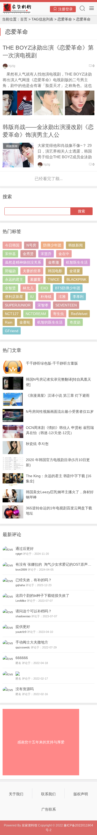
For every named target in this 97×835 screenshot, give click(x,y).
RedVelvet (79, 314)
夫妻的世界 (32, 271)
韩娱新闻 (12, 146)
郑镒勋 (10, 271)
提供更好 (23, 627)
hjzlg (11, 66)
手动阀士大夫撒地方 (32, 642)
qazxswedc (23, 647)
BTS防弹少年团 (67, 288)
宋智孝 (43, 305)
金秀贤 (28, 254)
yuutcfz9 (21, 631)
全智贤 (10, 288)
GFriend (11, 331)
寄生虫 (58, 314)
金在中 (63, 254)
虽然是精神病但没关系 (23, 262)
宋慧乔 (46, 254)
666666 (22, 658)
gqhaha (20, 585)
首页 (23, 19)
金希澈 (53, 262)
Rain (8, 322)
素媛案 (35, 279)
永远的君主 (14, 279)
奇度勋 (75, 322)
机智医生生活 (77, 262)
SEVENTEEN (66, 305)
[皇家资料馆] (17, 8)
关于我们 (16, 794)
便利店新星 (14, 297)
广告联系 (48, 809)
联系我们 (48, 794)
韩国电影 (55, 271)
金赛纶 (24, 322)
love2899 (21, 569)
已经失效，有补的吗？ (34, 580)
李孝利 (78, 297)
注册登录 (65, 9)
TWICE (53, 279)
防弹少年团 (52, 245)
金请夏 (74, 271)
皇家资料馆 (29, 825)
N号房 (31, 245)
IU (32, 297)
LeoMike (21, 600)
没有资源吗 (25, 689)
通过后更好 (25, 548)
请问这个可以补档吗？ (34, 611)
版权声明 (80, 794)
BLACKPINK (76, 279)
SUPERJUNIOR (18, 305)
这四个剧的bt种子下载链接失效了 (42, 595)
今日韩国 (12, 245)
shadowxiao (23, 616)
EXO (44, 288)
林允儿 (28, 288)
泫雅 (62, 297)
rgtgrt (19, 553)
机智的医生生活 (50, 322)
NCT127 (12, 314)
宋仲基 (10, 254)
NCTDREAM (36, 314)
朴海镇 (46, 297)
